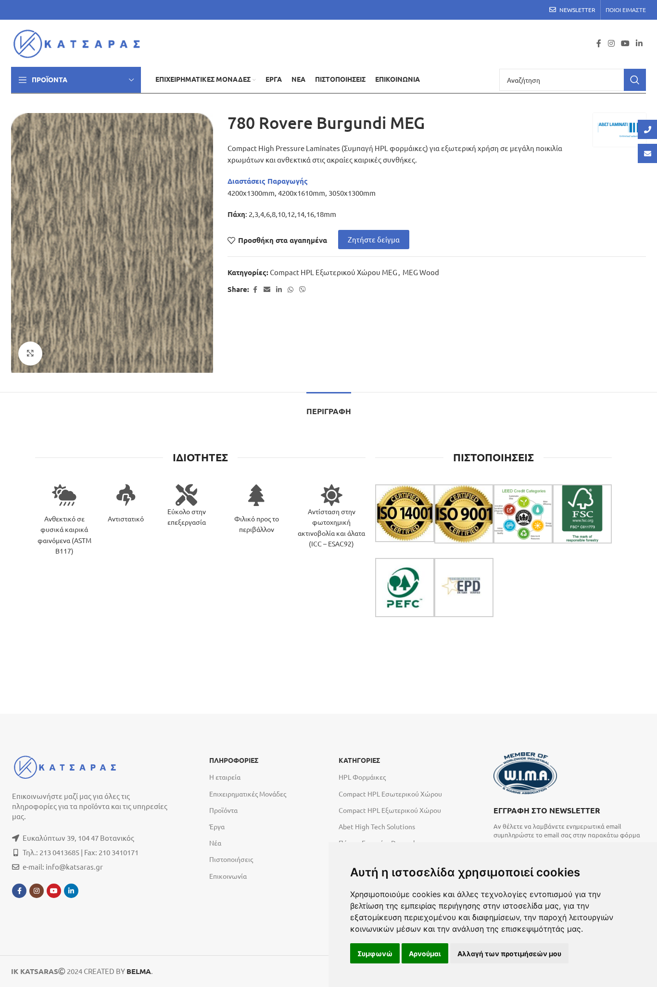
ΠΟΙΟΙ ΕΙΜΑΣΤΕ (626, 9)
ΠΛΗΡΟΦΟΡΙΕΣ (233, 760)
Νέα (215, 842)
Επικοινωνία (228, 876)
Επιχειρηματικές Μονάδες (247, 793)
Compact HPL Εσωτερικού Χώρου (390, 793)
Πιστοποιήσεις (231, 859)
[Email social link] (267, 289)
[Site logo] (79, 42)
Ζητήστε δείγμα (374, 239)
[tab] (328, 406)
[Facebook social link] (599, 43)
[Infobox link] (568, 821)
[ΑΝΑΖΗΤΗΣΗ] (635, 80)
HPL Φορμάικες (362, 776)
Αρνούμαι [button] (425, 953)
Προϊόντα (223, 810)
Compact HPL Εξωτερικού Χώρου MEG (333, 272)
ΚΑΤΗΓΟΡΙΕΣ (359, 760)
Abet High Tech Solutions (377, 826)
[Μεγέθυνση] (30, 354)
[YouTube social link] (625, 43)
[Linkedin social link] (639, 43)
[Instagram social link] (611, 43)
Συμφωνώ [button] (374, 953)
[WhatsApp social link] (290, 289)
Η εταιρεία (224, 776)
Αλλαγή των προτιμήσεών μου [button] (509, 953)
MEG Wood (421, 272)
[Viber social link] (302, 289)
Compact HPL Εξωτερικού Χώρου (390, 810)
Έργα (217, 826)
